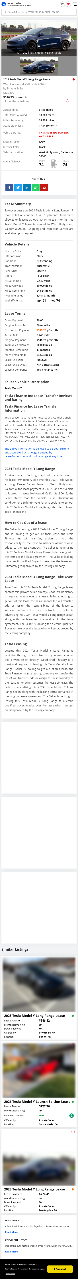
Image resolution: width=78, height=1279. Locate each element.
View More (10, 1273)
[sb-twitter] (18, 187)
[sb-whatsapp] (36, 187)
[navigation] (39, 46)
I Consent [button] (60, 1269)
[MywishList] (68, 4)
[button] (74, 4)
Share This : (39, 179)
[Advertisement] (39, 761)
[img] (39, 38)
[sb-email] (44, 187)
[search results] (62, 4)
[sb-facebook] (9, 187)
